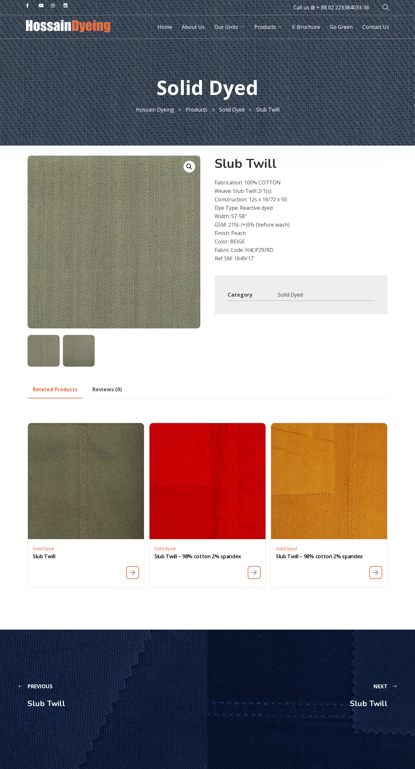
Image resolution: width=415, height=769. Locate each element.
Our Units (226, 26)
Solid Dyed (290, 294)
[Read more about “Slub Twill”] (132, 572)
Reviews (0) (107, 389)
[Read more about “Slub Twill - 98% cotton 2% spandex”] (254, 572)
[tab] (55, 389)
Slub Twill (44, 556)
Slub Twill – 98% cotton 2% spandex (197, 556)
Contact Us (375, 26)
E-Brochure (306, 26)
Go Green (341, 26)
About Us (193, 26)
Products (265, 26)
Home (165, 26)
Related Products (55, 389)
